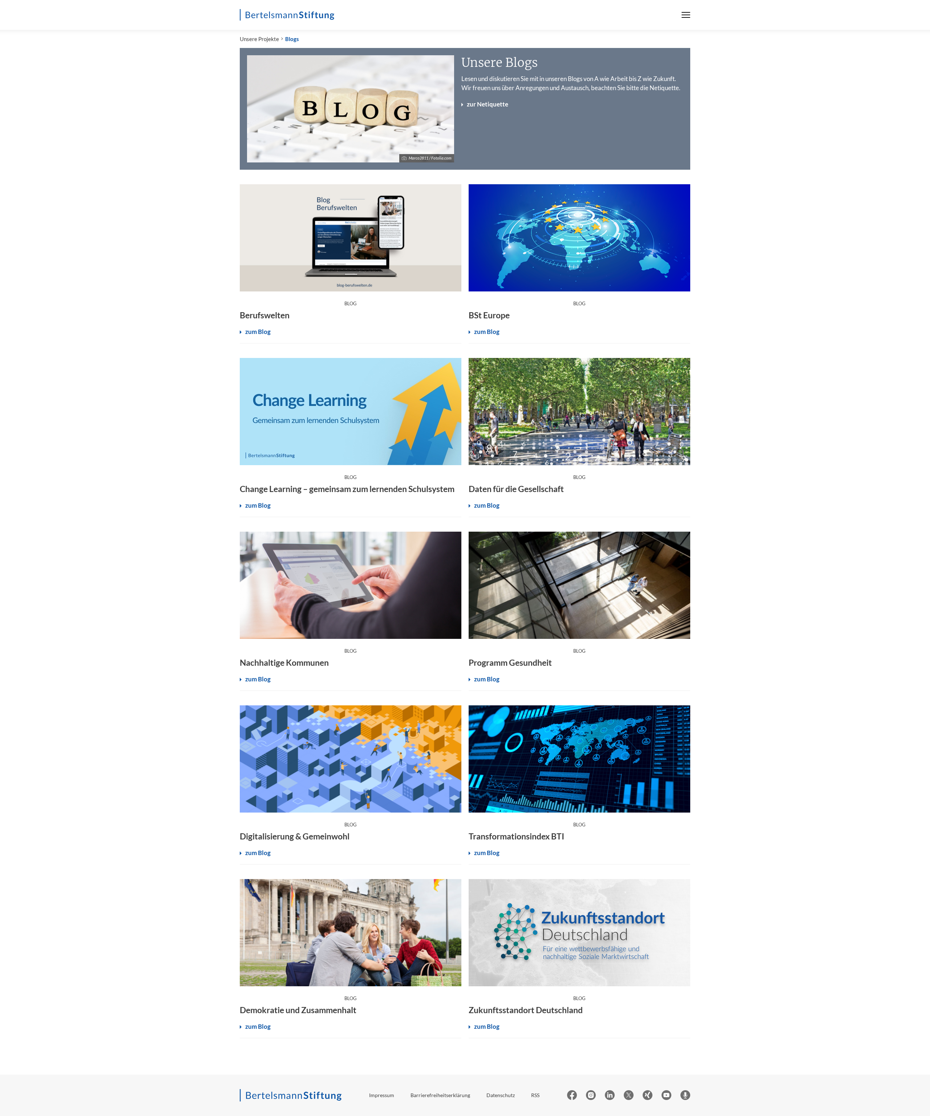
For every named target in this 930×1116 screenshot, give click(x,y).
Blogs (292, 39)
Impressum (381, 1095)
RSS (535, 1095)
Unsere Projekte (259, 39)
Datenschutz (500, 1095)
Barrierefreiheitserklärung (440, 1095)
